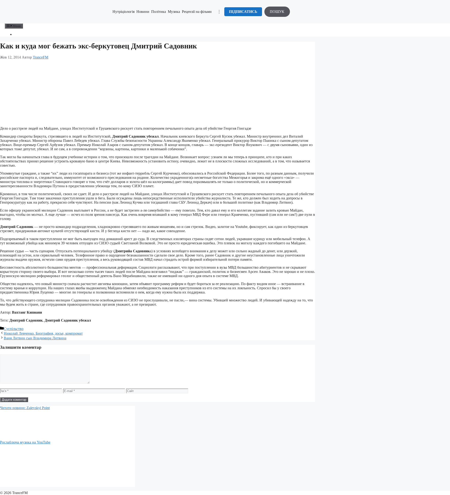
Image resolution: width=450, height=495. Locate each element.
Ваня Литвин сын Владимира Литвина (35, 338)
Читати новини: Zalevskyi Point (25, 408)
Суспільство (13, 329)
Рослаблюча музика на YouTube (25, 442)
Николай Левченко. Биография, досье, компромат (43, 333)
